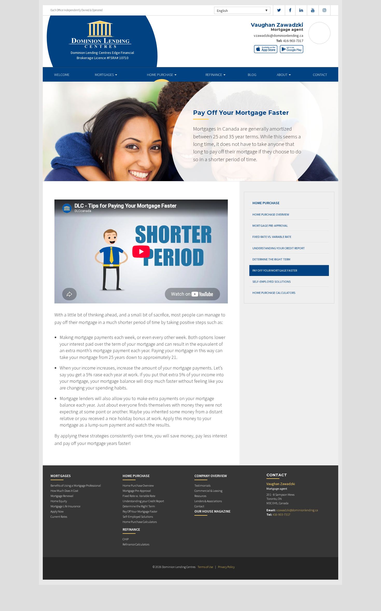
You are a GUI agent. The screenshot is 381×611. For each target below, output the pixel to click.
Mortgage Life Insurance (65, 506)
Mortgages (105, 74)
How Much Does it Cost (64, 491)
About (282, 74)
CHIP (126, 539)
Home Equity (59, 501)
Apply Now (57, 511)
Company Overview (210, 475)
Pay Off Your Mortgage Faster (274, 270)
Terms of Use (205, 567)
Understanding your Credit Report (278, 248)
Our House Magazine (212, 511)
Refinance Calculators (136, 544)
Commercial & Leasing (208, 491)
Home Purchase (160, 74)
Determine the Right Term (271, 259)
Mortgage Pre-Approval (270, 226)
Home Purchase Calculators (273, 293)
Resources (200, 496)
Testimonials (202, 485)
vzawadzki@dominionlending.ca (278, 35)
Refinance (214, 74)
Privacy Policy (226, 567)
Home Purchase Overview (270, 214)
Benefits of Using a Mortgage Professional (76, 485)
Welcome (61, 74)
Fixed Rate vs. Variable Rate (271, 237)
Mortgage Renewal (62, 496)
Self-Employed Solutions (271, 281)
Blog (252, 74)
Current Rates (59, 516)
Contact (320, 74)
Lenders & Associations (208, 501)
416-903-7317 (293, 40)
